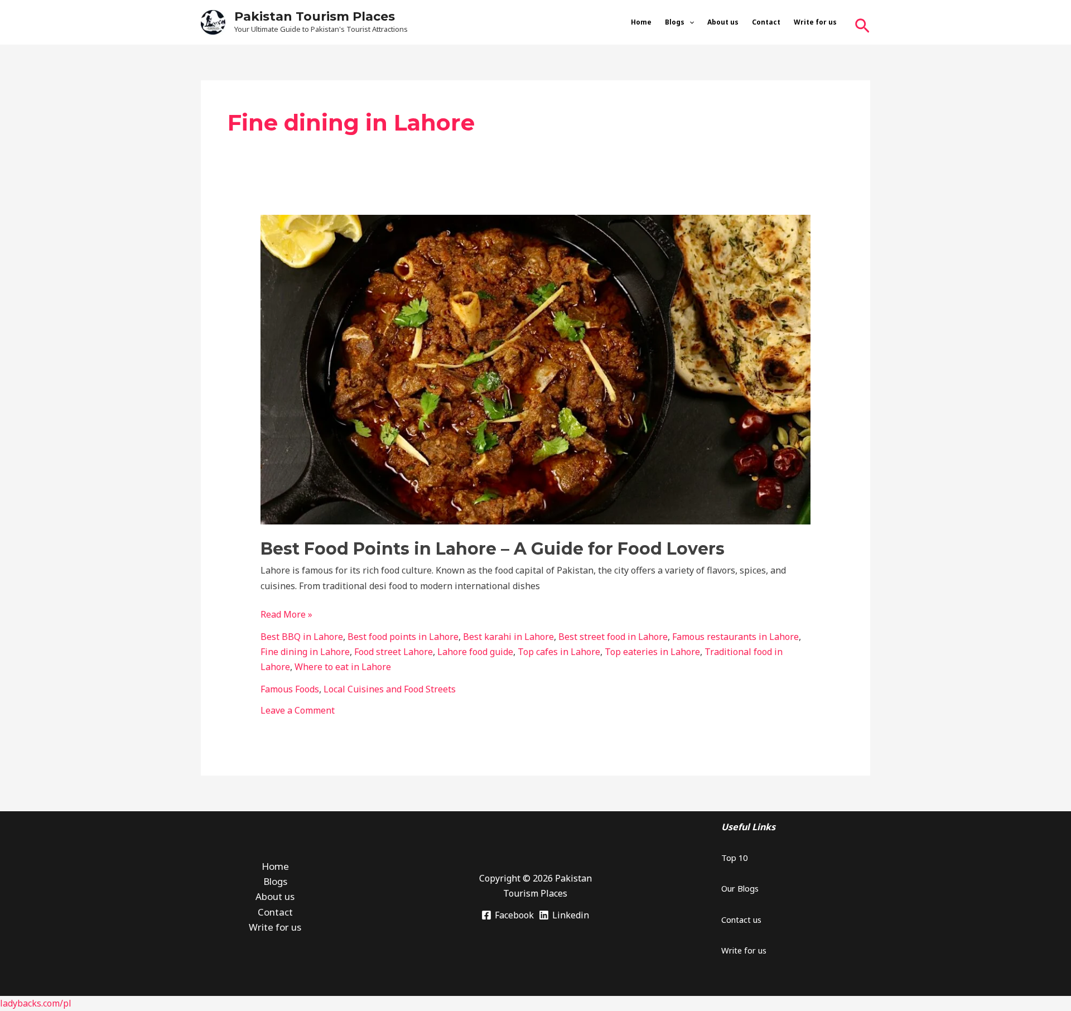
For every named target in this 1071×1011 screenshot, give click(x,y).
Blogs (674, 22)
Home (641, 22)
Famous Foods (289, 689)
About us (723, 22)
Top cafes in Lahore (559, 652)
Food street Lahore (393, 652)
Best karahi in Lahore (508, 636)
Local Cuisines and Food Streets (390, 689)
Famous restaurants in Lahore (735, 636)
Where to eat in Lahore (343, 667)
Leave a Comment (297, 710)
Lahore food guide (475, 652)
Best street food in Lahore (613, 636)
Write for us (815, 22)
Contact (766, 22)
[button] (689, 22)
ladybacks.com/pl (35, 1003)
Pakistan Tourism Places (314, 16)
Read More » (286, 613)
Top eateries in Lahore (652, 652)
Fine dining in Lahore (305, 652)
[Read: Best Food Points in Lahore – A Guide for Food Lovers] (535, 369)
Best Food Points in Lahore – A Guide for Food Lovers (492, 548)
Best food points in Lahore (403, 636)
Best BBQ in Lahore (301, 636)
